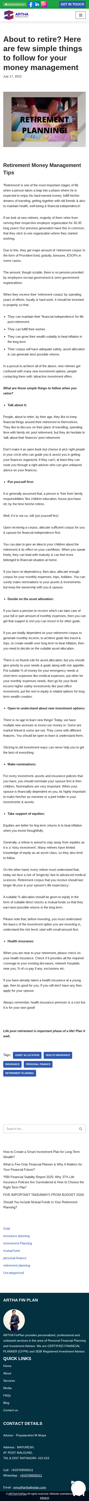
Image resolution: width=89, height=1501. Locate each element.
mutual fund (11, 1250)
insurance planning (16, 1236)
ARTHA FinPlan (17, 1493)
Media (7, 1388)
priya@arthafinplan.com (29, 1487)
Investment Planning (17, 1243)
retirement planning (19, 1073)
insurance (12, 1064)
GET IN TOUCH (72, 4)
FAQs (7, 1395)
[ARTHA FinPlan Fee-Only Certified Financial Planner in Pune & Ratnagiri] (16, 15)
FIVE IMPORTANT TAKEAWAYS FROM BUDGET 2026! (43, 1195)
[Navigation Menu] (81, 15)
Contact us (10, 1410)
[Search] (81, 1128)
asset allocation (27, 1055)
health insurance (58, 1055)
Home (7, 1366)
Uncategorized (13, 1273)
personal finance (38, 1064)
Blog (6, 1402)
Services (9, 1380)
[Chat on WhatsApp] (78, 1488)
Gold (6, 1228)
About (7, 1373)
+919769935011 (22, 1470)
